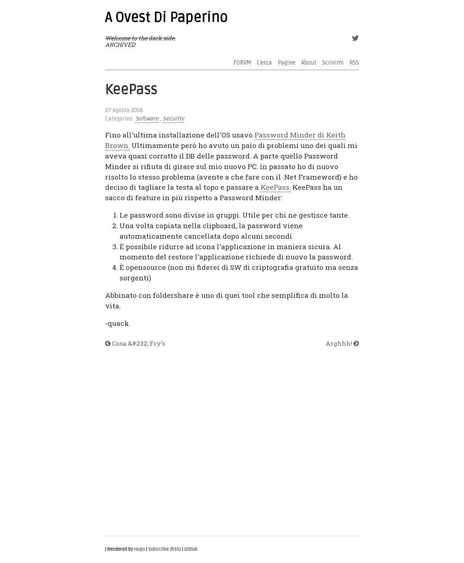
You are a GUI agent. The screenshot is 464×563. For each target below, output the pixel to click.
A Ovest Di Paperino (166, 17)
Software (147, 118)
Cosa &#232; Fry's (138, 343)
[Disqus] (232, 442)
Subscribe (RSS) (164, 549)
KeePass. (276, 187)
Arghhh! (339, 343)
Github (191, 549)
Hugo (139, 549)
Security (173, 118)
